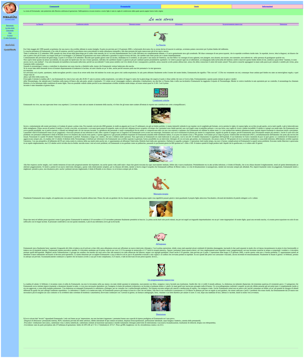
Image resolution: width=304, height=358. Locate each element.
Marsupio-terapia (134, 24)
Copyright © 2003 (10, 19)
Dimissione (283, 24)
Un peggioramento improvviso (232, 24)
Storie (196, 6)
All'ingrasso (179, 24)
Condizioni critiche (82, 24)
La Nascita (39, 24)
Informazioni (267, 6)
